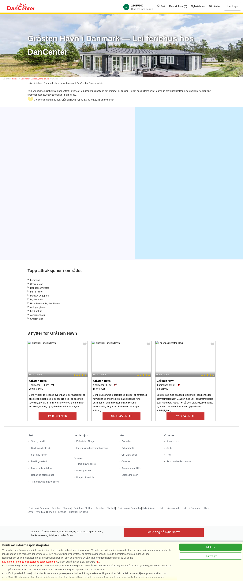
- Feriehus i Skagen (61, 508)
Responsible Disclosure (178, 461)
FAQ (168, 454)
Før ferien (126, 441)
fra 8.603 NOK (57, 416)
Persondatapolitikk (131, 468)
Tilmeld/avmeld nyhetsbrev (45, 481)
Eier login (232, 6)
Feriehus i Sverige (56, 512)
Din (40, 448)
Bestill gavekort (39, 461)
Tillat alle (210, 547)
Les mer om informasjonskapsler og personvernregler (29, 561)
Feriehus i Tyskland (78, 512)
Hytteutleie (40, 512)
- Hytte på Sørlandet (191, 508)
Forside (15, 79)
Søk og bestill (38, 441)
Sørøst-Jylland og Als (40, 79)
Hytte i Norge (149, 508)
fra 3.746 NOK (185, 416)
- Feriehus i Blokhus (83, 508)
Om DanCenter (129, 454)
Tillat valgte (210, 556)
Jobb (169, 448)
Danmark (25, 79)
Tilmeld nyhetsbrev (86, 464)
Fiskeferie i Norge (85, 441)
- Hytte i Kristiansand (168, 508)
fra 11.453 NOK (121, 416)
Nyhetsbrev (198, 6)
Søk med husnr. (39, 454)
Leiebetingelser (130, 475)
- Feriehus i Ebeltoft (105, 508)
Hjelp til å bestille (85, 477)
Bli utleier (214, 6)
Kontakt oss (172, 441)
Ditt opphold (128, 448)
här (97, 561)
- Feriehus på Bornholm (128, 508)
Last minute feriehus (41, 468)
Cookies (126, 461)
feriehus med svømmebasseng (92, 448)
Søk (162, 6)
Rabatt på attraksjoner (42, 475)
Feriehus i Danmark (39, 508)
